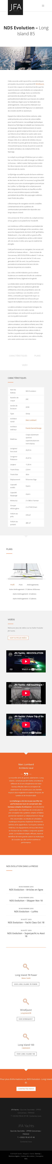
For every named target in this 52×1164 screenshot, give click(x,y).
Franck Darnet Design (33, 428)
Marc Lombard (31, 420)
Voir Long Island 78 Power (25, 984)
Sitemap (37, 1153)
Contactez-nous (35, 1116)
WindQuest (40, 84)
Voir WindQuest (26, 1019)
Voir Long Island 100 (26, 1054)
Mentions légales (14, 1156)
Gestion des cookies (27, 1156)
